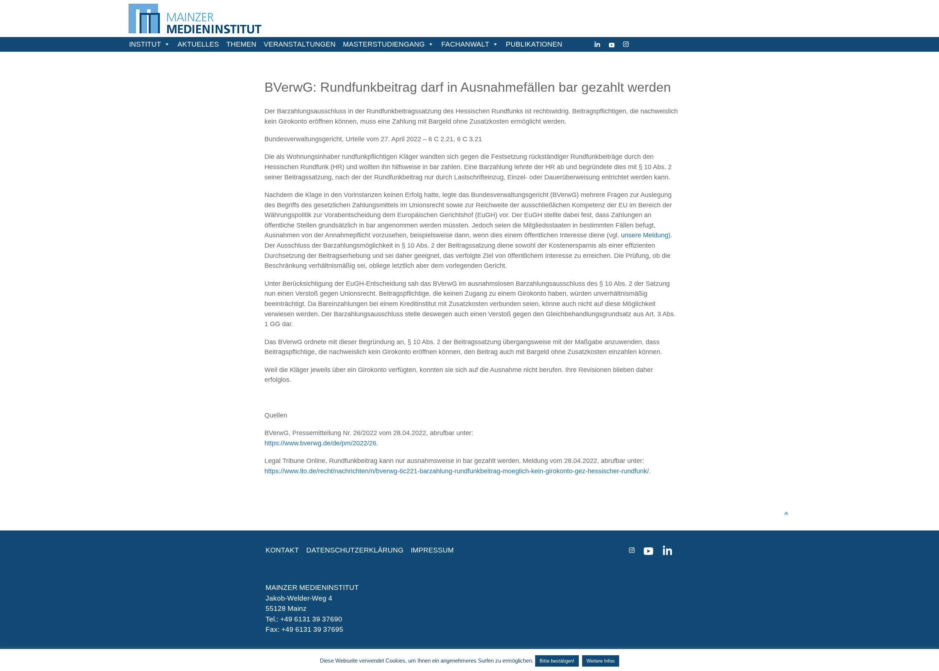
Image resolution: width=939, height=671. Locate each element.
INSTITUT (145, 44)
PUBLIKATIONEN (534, 44)
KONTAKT (282, 550)
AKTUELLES (198, 44)
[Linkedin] (597, 44)
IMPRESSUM (432, 550)
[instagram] (626, 44)
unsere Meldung (644, 235)
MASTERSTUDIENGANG (384, 44)
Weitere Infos (601, 661)
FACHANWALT (465, 44)
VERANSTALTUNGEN (300, 44)
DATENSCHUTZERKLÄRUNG (354, 550)
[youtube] (611, 44)
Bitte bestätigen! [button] (557, 661)
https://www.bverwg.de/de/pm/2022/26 (320, 443)
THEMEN (241, 44)
